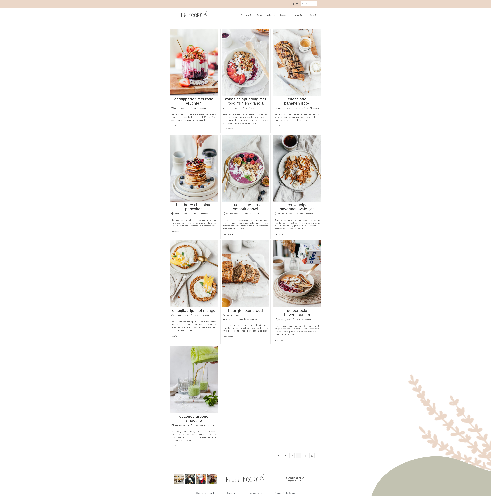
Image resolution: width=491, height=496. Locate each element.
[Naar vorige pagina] (278, 455)
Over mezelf (246, 15)
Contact (312, 15)
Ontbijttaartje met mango (193, 310)
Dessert (298, 108)
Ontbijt (193, 108)
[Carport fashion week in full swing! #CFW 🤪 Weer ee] (201, 479)
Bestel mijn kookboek (265, 15)
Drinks (195, 425)
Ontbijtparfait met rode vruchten (193, 101)
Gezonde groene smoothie (193, 418)
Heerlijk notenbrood (245, 310)
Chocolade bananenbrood (297, 101)
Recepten (283, 15)
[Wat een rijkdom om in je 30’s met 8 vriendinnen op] (179, 479)
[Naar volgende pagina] (318, 455)
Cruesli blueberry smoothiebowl (245, 207)
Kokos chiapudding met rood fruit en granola (245, 101)
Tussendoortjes (250, 319)
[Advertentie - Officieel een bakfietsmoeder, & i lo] (190, 479)
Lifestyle (298, 15)
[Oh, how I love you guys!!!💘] (212, 479)
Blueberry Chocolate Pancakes (193, 207)
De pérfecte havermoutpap (297, 312)
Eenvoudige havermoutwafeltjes (297, 207)
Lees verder (176, 126)
